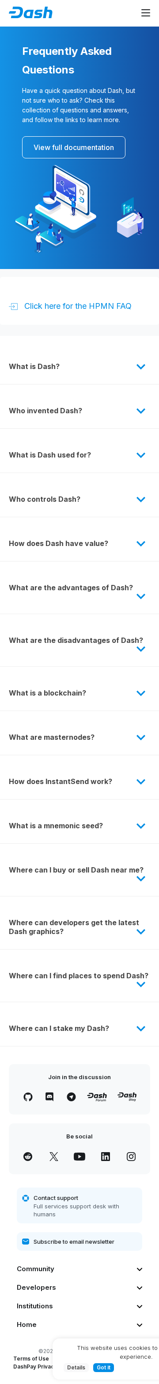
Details (76, 1367)
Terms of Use (31, 1358)
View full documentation (74, 147)
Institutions (35, 1306)
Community (35, 1269)
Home (27, 1324)
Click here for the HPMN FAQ (77, 306)
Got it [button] (103, 1367)
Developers (36, 1287)
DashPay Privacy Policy (43, 1366)
